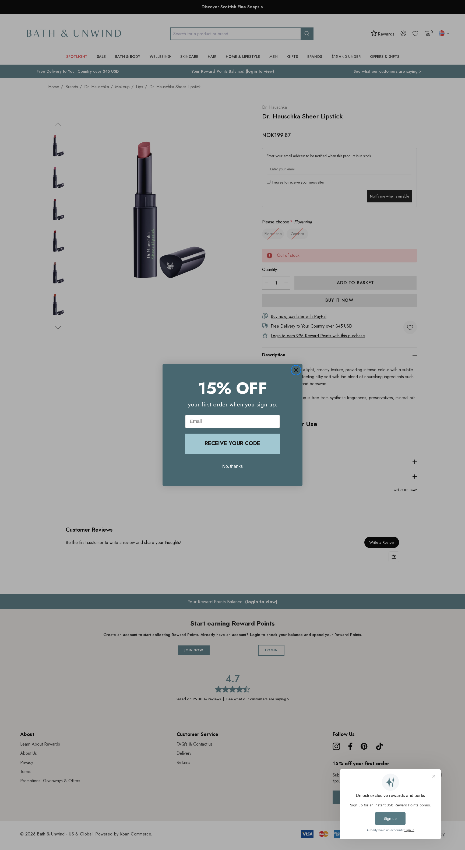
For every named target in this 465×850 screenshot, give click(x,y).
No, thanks (232, 466)
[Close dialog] (296, 370)
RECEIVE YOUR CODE (232, 443)
